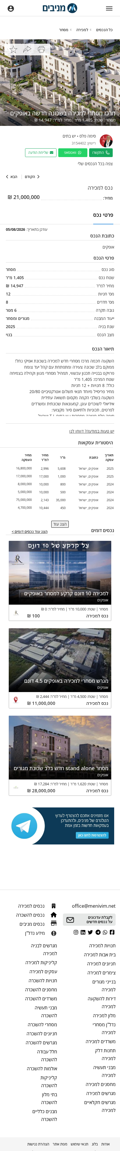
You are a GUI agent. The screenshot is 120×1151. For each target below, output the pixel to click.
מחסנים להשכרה (41, 989)
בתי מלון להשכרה (49, 1098)
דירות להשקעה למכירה (102, 1002)
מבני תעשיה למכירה (104, 1071)
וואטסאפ (71, 152)
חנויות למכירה (102, 945)
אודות (105, 1144)
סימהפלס (88, 136)
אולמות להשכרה (42, 1068)
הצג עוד (60, 524)
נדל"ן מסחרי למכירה (104, 1028)
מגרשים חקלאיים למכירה (100, 1106)
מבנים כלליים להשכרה (44, 1115)
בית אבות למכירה (100, 954)
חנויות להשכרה (43, 980)
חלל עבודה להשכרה (47, 1055)
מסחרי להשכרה (42, 1024)
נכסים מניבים (33, 924)
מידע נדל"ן (35, 933)
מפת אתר (60, 1144)
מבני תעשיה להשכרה (46, 1011)
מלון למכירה (104, 1015)
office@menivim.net (94, 906)
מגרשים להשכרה (41, 1042)
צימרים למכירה (101, 972)
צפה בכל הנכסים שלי (95, 163)
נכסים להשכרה (31, 915)
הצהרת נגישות (38, 1144)
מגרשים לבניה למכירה (44, 949)
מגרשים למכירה (101, 1093)
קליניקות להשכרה (48, 1081)
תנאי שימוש (79, 1144)
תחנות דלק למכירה (105, 1054)
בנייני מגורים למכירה (104, 985)
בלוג (95, 1144)
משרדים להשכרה (41, 998)
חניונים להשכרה (42, 1033)
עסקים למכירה (43, 971)
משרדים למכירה (101, 1041)
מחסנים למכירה (101, 1084)
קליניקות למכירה (41, 962)
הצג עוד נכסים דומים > (29, 531)
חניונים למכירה (101, 963)
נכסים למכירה (32, 906)
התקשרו (99, 152)
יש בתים (69, 136)
